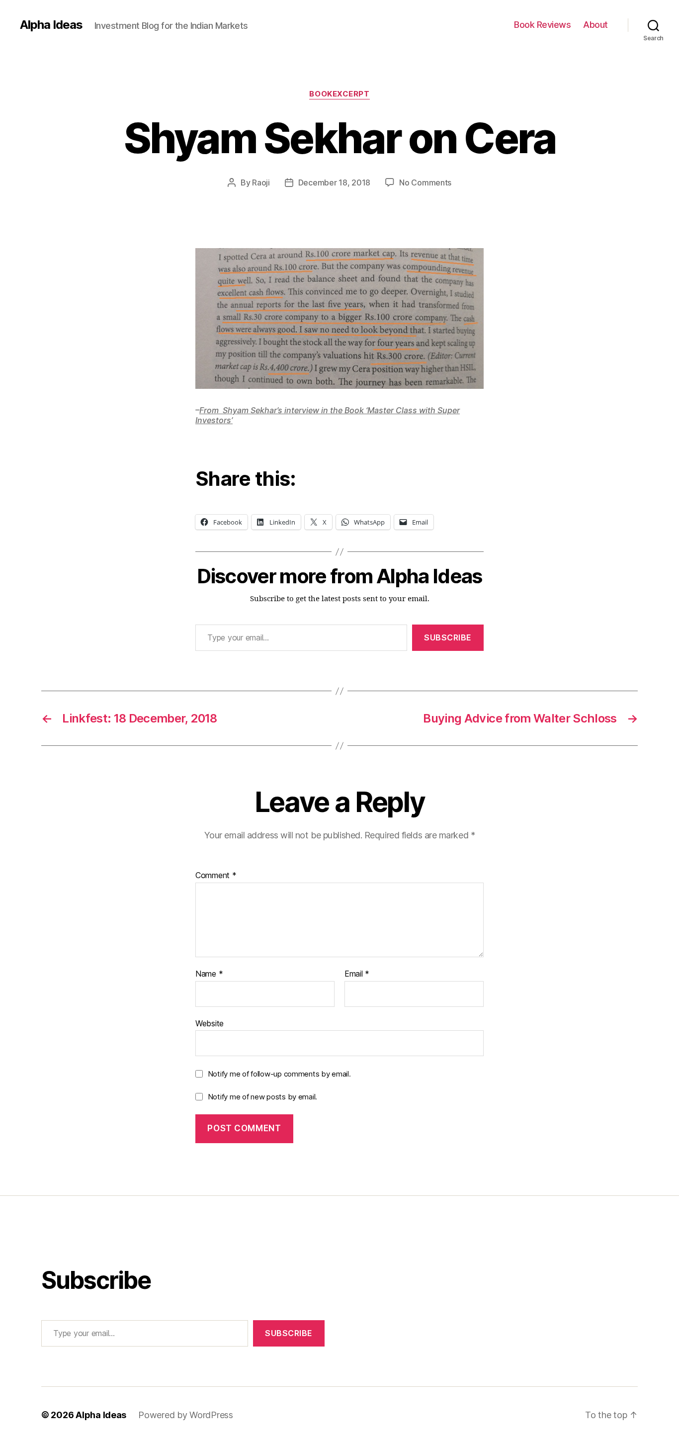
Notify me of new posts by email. (262, 1096)
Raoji (261, 182)
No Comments (425, 182)
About (595, 24)
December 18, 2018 (334, 182)
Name (209, 974)
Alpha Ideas (51, 25)
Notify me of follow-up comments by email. (279, 1074)
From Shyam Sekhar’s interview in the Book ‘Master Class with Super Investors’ (327, 415)
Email (356, 974)
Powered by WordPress (185, 1415)
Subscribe (448, 637)
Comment (216, 875)
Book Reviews (542, 24)
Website (209, 1023)
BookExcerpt (339, 94)
